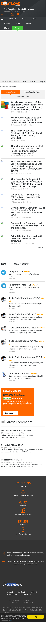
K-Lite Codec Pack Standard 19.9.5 (25, 357)
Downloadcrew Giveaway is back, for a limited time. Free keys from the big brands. (27, 225)
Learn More (13, 620)
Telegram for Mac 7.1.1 (20, 284)
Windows (12, 19)
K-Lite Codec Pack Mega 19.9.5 (23, 340)
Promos (32, 81)
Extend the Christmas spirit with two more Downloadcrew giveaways (26, 238)
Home (2, 86)
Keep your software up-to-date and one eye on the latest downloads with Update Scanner (27, 120)
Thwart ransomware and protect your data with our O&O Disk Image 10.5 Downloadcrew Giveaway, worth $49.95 (27, 150)
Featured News (23, 96)
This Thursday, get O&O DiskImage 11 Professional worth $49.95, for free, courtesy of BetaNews (27, 134)
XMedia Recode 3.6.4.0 (19, 373)
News (17, 28)
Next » (40, 247)
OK (35, 617)
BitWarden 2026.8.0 (14, 394)
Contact (21, 592)
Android (29, 23)
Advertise (26, 594)
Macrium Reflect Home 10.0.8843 (16, 430)
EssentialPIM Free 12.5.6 (12, 445)
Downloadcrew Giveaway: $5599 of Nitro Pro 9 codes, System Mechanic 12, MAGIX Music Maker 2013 (28, 211)
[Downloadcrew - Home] (10, 4)
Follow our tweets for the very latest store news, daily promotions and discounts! (25, 554)
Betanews (26, 600)
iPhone (7, 23)
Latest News (11, 92)
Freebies (16, 81)
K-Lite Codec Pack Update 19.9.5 (24, 298)
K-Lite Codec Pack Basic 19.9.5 (23, 327)
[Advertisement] (23, 54)
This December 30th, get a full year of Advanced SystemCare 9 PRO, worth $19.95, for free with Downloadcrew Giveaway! (26, 183)
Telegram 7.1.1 (16, 271)
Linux (34, 19)
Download (9, 413)
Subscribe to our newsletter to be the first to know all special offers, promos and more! (26, 563)
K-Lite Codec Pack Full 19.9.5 (22, 314)
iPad (18, 23)
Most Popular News (32, 92)
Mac (23, 19)
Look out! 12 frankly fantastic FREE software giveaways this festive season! (25, 197)
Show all (42, 81)
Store (6, 28)
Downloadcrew (27, 602)
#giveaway (13, 86)
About (10, 592)
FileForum (14, 602)
